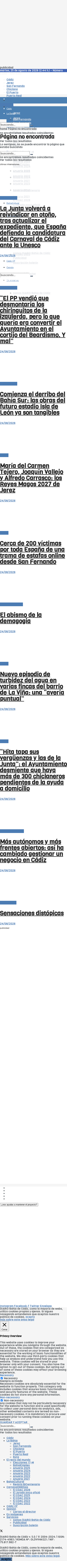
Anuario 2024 (21, 166)
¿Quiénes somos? (18, 1188)
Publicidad (13, 1193)
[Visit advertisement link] (8, 110)
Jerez (16, 1443)
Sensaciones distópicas (32, 913)
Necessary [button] (7, 1375)
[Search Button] (31, 125)
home (3, 129)
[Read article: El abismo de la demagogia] (33, 588)
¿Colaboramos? (17, 1199)
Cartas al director (11, 604)
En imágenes (15, 1514)
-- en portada (8, 198)
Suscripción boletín (25, 1525)
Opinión (11, 1509)
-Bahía (4, 455)
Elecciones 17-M (23, 1462)
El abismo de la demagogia (21, 618)
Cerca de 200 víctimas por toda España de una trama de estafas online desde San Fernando (32, 552)
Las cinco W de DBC (19, 1190)
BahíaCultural (13, 203)
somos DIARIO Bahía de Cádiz (31, 293)
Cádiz (10, 1438)
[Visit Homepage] (33, 91)
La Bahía (12, 1441)
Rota (16, 1457)
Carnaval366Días (17, 1487)
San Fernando (22, 1446)
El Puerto (19, 1451)
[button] (19, 1204)
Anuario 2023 (21, 1473)
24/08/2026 (7, 255)
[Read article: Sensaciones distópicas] (33, 886)
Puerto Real (20, 1454)
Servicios (12, 1517)
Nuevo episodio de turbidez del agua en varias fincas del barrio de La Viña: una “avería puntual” (32, 686)
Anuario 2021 (21, 1479)
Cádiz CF (12, 1506)
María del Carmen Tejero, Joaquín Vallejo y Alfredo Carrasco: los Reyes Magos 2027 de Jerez (31, 478)
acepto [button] (30, 1317)
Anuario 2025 (21, 161)
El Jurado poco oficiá (26, 1492)
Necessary (11, 1378)
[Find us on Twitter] (1, 1531)
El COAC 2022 (21, 1503)
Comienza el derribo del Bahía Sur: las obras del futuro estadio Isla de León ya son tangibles (32, 403)
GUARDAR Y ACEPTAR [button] (13, 1422)
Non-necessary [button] (10, 1397)
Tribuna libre (8, 902)
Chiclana (18, 1449)
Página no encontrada (22, 129)
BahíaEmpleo (21, 1465)
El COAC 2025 (21, 1495)
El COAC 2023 (21, 1501)
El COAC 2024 (21, 1498)
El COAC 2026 (21, 200)
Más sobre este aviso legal (43, 1556)
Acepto (6, 1559)
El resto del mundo (12, 831)
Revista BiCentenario (26, 1484)
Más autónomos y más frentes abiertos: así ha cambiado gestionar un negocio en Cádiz (32, 850)
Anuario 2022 (21, 1476)
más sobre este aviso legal (17, 1319)
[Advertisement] (33, 33)
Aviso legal (13, 1196)
